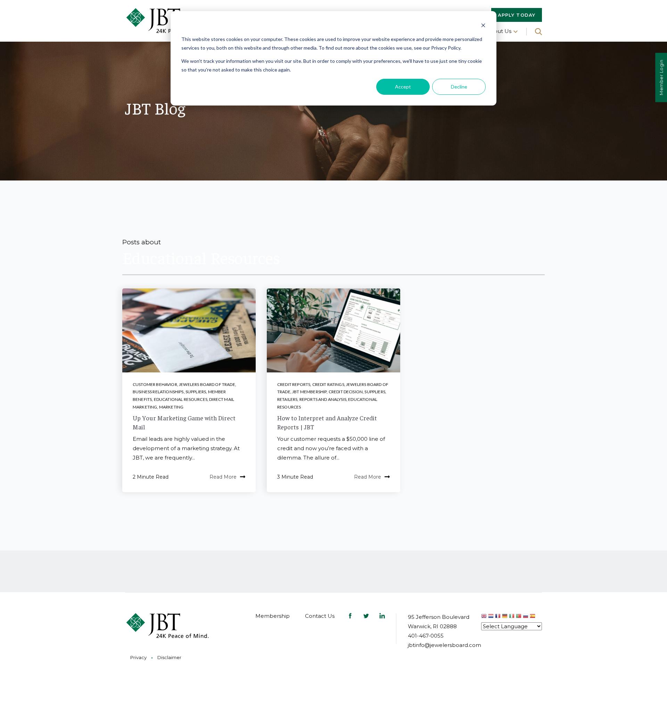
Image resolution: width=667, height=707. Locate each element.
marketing (171, 407)
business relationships (158, 391)
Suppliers (196, 391)
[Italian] (512, 617)
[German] (505, 617)
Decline (459, 87)
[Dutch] (491, 617)
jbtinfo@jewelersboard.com (444, 645)
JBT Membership (309, 391)
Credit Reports (293, 384)
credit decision (346, 391)
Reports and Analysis (322, 399)
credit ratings (328, 384)
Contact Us (320, 616)
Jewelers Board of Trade (207, 384)
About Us (498, 31)
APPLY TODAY (516, 15)
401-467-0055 (426, 635)
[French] (498, 617)
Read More (223, 477)
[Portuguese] (519, 617)
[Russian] (526, 617)
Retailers (287, 399)
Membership (272, 616)
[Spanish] (532, 617)
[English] (484, 617)
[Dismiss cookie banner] (483, 26)
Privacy (138, 657)
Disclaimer (169, 657)
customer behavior (155, 384)
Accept (403, 87)
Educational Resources (180, 399)
